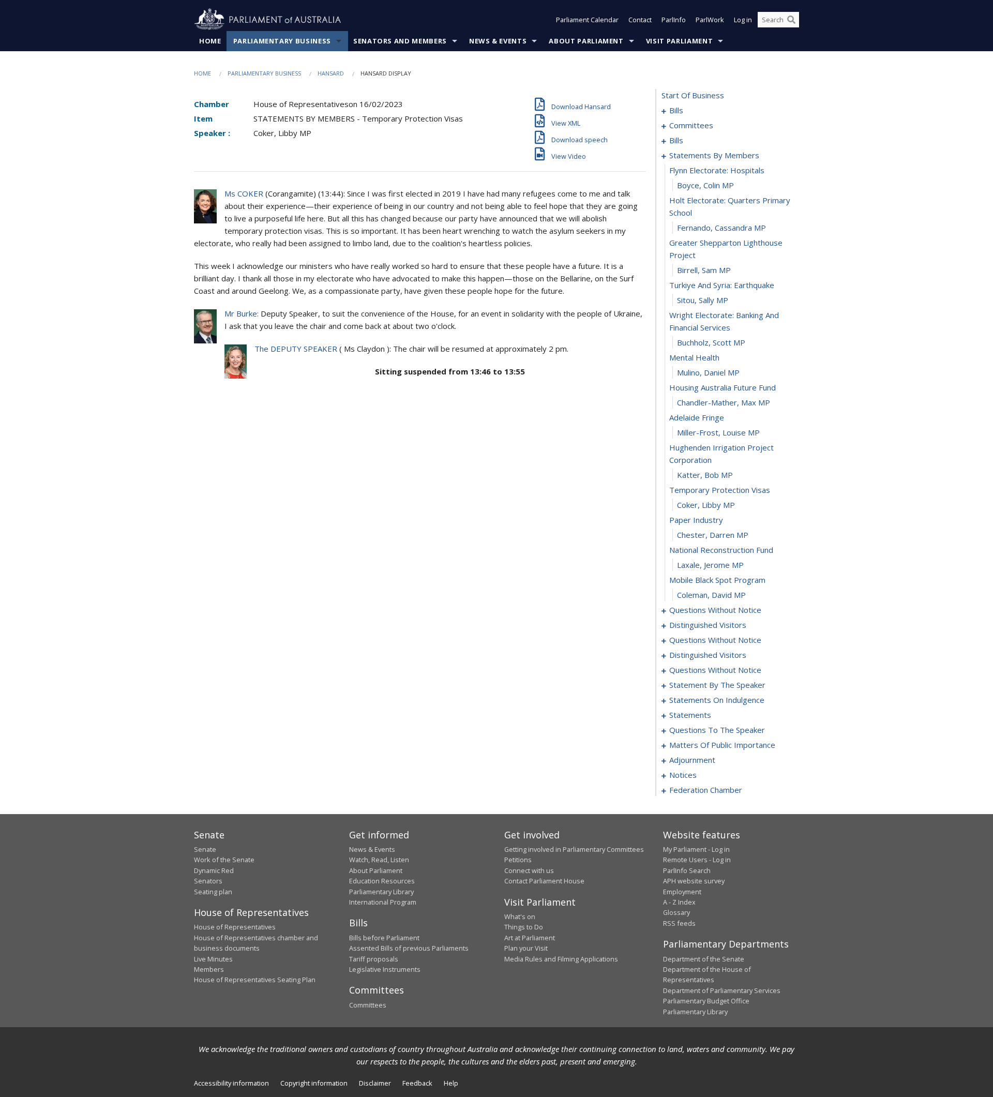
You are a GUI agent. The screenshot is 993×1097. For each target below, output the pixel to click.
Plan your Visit (526, 948)
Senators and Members (400, 41)
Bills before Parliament (384, 937)
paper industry (696, 520)
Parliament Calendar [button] (587, 19)
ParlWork (710, 19)
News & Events (497, 41)
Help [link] (451, 1083)
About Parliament (586, 41)
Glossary (676, 912)
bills (676, 110)
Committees (367, 1005)
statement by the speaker (717, 685)
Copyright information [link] (314, 1083)
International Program (382, 902)
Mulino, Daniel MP (708, 372)
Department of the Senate (703, 959)
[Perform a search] (791, 19)
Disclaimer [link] (375, 1083)
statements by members (714, 155)
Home (210, 41)
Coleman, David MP (711, 595)
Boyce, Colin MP (705, 185)
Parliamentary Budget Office (706, 1000)
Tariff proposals (373, 959)
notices (683, 775)
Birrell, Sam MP (704, 270)
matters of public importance (722, 745)
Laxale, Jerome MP (710, 565)
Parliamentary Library (381, 891)
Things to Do (523, 926)
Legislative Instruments (384, 969)
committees (691, 125)
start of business (692, 95)
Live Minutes (213, 959)
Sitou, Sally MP (702, 300)
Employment (682, 891)
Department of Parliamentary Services (721, 990)
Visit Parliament (679, 41)
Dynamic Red (214, 870)
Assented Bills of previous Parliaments (409, 948)
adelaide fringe (696, 417)
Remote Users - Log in (697, 859)
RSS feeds (679, 923)
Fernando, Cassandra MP (721, 227)
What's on (519, 916)
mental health (694, 357)
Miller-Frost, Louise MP (718, 432)
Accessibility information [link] (231, 1083)
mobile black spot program (717, 580)
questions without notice (715, 610)
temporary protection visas (719, 490)
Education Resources (382, 880)
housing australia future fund (722, 387)
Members (209, 969)
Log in (743, 19)
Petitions (518, 859)
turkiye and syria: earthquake (721, 285)
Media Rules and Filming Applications (561, 959)
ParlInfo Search (687, 870)
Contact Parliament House (544, 880)
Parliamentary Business (282, 41)
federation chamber (705, 790)
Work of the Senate (224, 859)
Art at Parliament (529, 937)
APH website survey (694, 880)
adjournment (692, 760)
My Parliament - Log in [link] (696, 849)
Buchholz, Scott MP (711, 342)
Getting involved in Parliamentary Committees (574, 849)
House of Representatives (235, 926)
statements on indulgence (716, 700)
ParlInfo (673, 19)
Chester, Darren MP (712, 535)
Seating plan (213, 891)
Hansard (331, 73)
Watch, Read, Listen (379, 859)
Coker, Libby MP (706, 505)
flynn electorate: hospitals (716, 170)
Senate (205, 849)
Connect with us (529, 870)
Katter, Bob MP (705, 475)
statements (690, 715)
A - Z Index (679, 902)
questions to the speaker (717, 730)
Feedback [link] (417, 1083)
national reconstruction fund (721, 550)
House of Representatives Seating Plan (254, 979)
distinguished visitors (707, 625)
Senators (208, 880)
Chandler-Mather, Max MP (723, 402)
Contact (640, 19)
